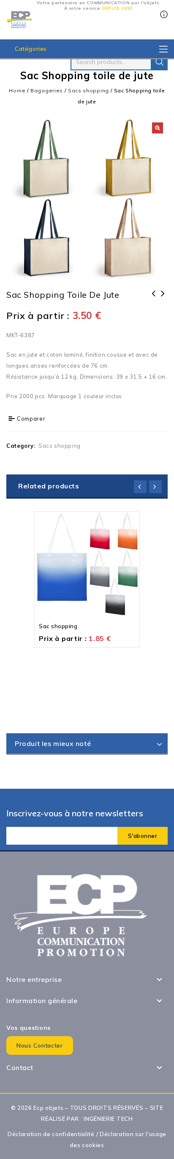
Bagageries (46, 90)
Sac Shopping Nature (163, 299)
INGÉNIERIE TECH (108, 1118)
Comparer (31, 418)
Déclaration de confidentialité (51, 1134)
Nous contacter (39, 1045)
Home (17, 90)
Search (159, 61)
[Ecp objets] (19, 19)
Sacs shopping (88, 90)
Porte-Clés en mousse (153, 299)
